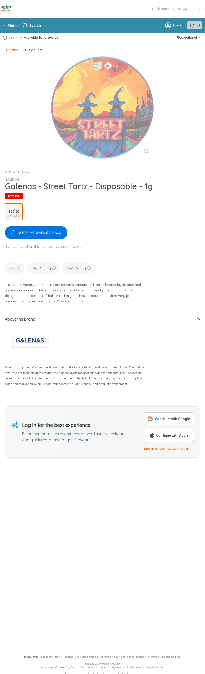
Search (35, 25)
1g (14, 211)
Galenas (12, 179)
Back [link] (14, 50)
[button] (102, 319)
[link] (14, 268)
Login (177, 25)
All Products (33, 50)
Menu (13, 25)
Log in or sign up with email (167, 448)
